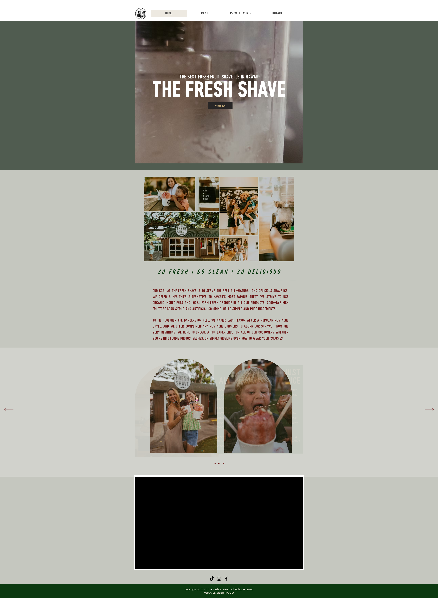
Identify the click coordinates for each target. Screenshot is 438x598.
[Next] (429, 409)
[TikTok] (212, 578)
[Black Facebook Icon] (226, 578)
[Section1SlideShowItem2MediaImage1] (219, 463)
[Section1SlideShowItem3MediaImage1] (223, 463)
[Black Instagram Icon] (219, 578)
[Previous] (8, 409)
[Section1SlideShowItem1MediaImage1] (215, 463)
